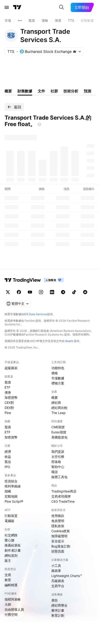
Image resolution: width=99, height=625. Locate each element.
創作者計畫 (13, 550)
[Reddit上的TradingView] (85, 292)
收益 (8, 457)
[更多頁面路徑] (20, 20)
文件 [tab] (41, 91)
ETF (7, 387)
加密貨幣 (11, 397)
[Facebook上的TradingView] (19, 292)
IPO (7, 467)
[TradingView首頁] (17, 7)
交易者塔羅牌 (61, 496)
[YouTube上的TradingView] (30, 292)
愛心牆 (9, 540)
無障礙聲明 (59, 536)
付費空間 (11, 614)
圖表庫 (56, 571)
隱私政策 (57, 526)
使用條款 (57, 516)
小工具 (56, 566)
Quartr (69, 341)
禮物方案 (57, 383)
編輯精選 (11, 585)
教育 (8, 580)
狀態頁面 (57, 551)
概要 (54, 397)
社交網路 (11, 535)
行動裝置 (11, 516)
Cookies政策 (60, 531)
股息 (8, 462)
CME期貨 (58, 427)
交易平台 (57, 586)
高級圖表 (57, 581)
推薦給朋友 (13, 545)
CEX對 (9, 403)
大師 (8, 604)
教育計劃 (57, 615)
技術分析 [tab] (71, 91)
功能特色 (57, 368)
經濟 (8, 451)
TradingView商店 (63, 491)
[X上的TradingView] (8, 292)
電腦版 (9, 521)
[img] (75, 51)
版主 (8, 560)
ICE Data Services (35, 314)
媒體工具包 (59, 477)
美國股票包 (59, 437)
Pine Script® (14, 501)
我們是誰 (57, 451)
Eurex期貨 (58, 432)
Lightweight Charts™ (66, 576)
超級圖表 (11, 368)
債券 (8, 392)
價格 (54, 373)
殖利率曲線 (13, 486)
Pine (8, 413)
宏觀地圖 (11, 496)
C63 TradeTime (63, 501)
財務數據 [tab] (24, 91)
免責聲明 (57, 521)
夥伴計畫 (57, 610)
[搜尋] (61, 7)
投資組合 (11, 481)
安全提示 (57, 541)
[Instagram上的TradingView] (41, 292)
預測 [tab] (87, 91)
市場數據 (57, 378)
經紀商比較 (59, 408)
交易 (8, 575)
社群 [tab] (54, 91)
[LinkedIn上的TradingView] (52, 292)
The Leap (58, 413)
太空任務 (57, 457)
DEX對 (9, 408)
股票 (8, 382)
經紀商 (56, 403)
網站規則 (11, 555)
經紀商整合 (59, 605)
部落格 (56, 462)
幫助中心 (57, 467)
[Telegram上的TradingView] (63, 292)
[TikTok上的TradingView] (74, 292)
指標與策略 (13, 599)
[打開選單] (6, 7)
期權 (8, 491)
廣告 (54, 600)
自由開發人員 (14, 609)
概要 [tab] (8, 91)
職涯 (54, 472)
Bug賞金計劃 (60, 546)
